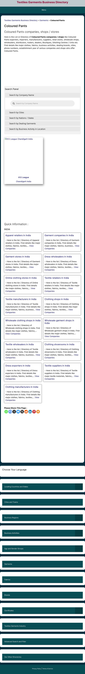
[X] (22, 411)
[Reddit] (26, 411)
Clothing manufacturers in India (21, 387)
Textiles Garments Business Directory (42, 2)
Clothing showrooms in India (59, 344)
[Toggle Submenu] (79, 486)
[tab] (42, 95)
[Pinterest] (34, 411)
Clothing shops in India (57, 299)
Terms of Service (47, 668)
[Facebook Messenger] (18, 411)
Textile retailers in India (57, 278)
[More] (38, 411)
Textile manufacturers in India (20, 299)
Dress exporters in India (17, 365)
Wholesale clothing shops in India (22, 320)
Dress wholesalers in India (58, 256)
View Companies (12, 334)
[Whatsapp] (6, 411)
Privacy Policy (36, 668)
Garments (44, 20)
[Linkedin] (30, 411)
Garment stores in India (17, 256)
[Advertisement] (42, 67)
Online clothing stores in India (21, 278)
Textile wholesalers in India (19, 344)
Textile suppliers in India (57, 365)
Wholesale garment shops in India (59, 321)
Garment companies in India (59, 235)
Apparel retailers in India (18, 235)
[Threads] (14, 411)
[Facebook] (10, 411)
